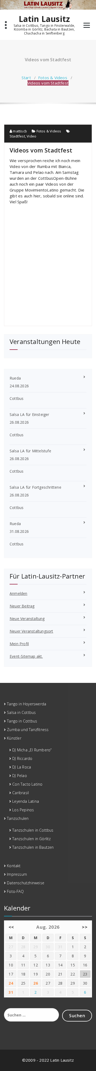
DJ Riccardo (22, 758)
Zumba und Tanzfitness (28, 729)
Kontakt (14, 865)
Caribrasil (20, 792)
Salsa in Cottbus (21, 712)
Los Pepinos (23, 809)
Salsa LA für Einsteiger (29, 414)
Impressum (17, 874)
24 (11, 983)
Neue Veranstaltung (27, 618)
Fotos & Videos (52, 77)
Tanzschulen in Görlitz (31, 838)
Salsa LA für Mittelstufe (30, 450)
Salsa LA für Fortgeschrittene (35, 487)
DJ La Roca (21, 767)
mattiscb (19, 131)
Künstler (14, 738)
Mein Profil (19, 643)
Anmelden (18, 593)
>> (84, 927)
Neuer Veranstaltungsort (31, 631)
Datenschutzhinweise (25, 882)
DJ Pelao (19, 775)
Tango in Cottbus (22, 721)
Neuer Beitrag (22, 606)
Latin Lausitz (44, 19)
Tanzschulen (18, 818)
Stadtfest (17, 136)
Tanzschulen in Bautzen (33, 847)
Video (31, 136)
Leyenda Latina (25, 801)
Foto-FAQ (15, 891)
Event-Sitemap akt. (26, 656)
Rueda (15, 378)
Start (26, 77)
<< (11, 927)
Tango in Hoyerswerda (26, 703)
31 (11, 992)
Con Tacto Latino (27, 784)
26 (35, 983)
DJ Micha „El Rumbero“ (31, 749)
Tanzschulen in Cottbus (32, 830)
